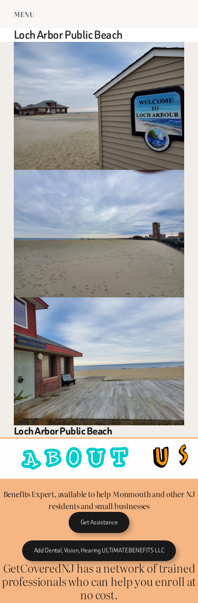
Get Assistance (99, 522)
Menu (24, 14)
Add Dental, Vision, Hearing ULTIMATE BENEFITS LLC (99, 550)
